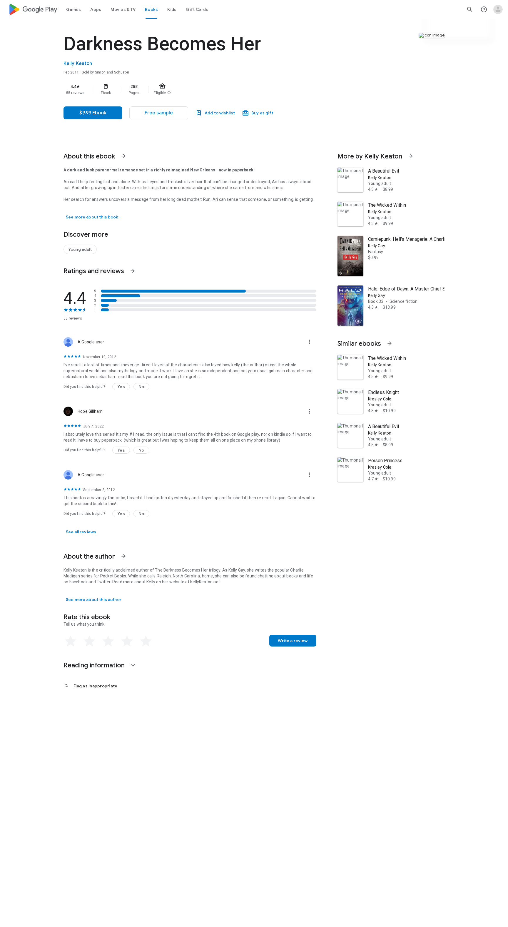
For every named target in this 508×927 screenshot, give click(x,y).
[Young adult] (80, 249)
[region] (181, 89)
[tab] (73, 9)
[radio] (70, 641)
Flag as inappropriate (90, 686)
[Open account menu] (498, 9)
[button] (158, 113)
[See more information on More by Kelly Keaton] (411, 156)
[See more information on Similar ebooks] (389, 343)
